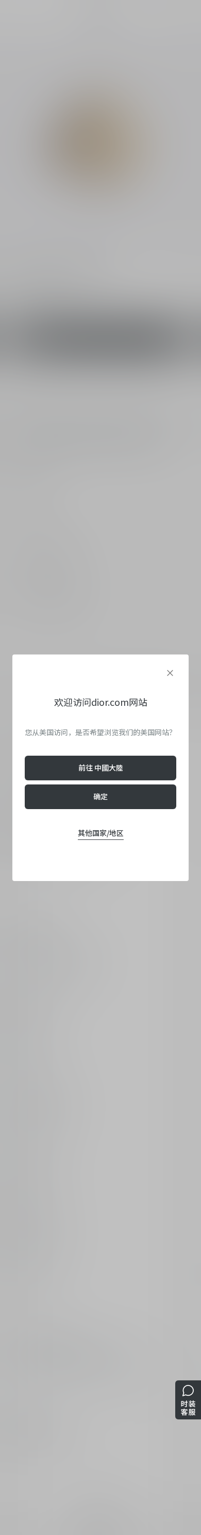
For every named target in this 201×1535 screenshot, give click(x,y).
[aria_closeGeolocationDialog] (170, 673)
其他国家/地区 (101, 833)
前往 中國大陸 (100, 767)
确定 (100, 796)
